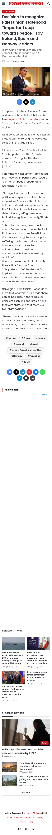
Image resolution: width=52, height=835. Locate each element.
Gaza (27, 338)
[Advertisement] (26, 512)
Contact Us (29, 817)
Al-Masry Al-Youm (32, 813)
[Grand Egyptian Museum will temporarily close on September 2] (9, 767)
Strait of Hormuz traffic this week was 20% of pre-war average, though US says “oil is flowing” (12, 658)
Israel (34, 344)
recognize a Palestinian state (22, 119)
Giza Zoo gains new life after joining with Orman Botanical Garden (34, 779)
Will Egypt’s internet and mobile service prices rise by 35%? (22, 751)
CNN (7, 61)
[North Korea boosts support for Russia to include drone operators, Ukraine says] (13, 677)
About (9, 817)
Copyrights (41, 817)
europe (12, 338)
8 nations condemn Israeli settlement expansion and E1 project (37, 676)
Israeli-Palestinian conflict (27, 350)
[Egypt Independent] (26, 3)
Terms (30, 822)
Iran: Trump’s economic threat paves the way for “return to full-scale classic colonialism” (37, 658)
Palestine (35, 356)
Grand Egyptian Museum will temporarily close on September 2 (33, 766)
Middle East (9, 11)
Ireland (20, 344)
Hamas (41, 338)
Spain (27, 362)
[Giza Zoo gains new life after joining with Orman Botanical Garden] (9, 780)
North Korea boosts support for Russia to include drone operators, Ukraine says (13, 691)
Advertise (18, 817)
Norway (17, 356)
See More (26, 792)
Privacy (22, 822)
